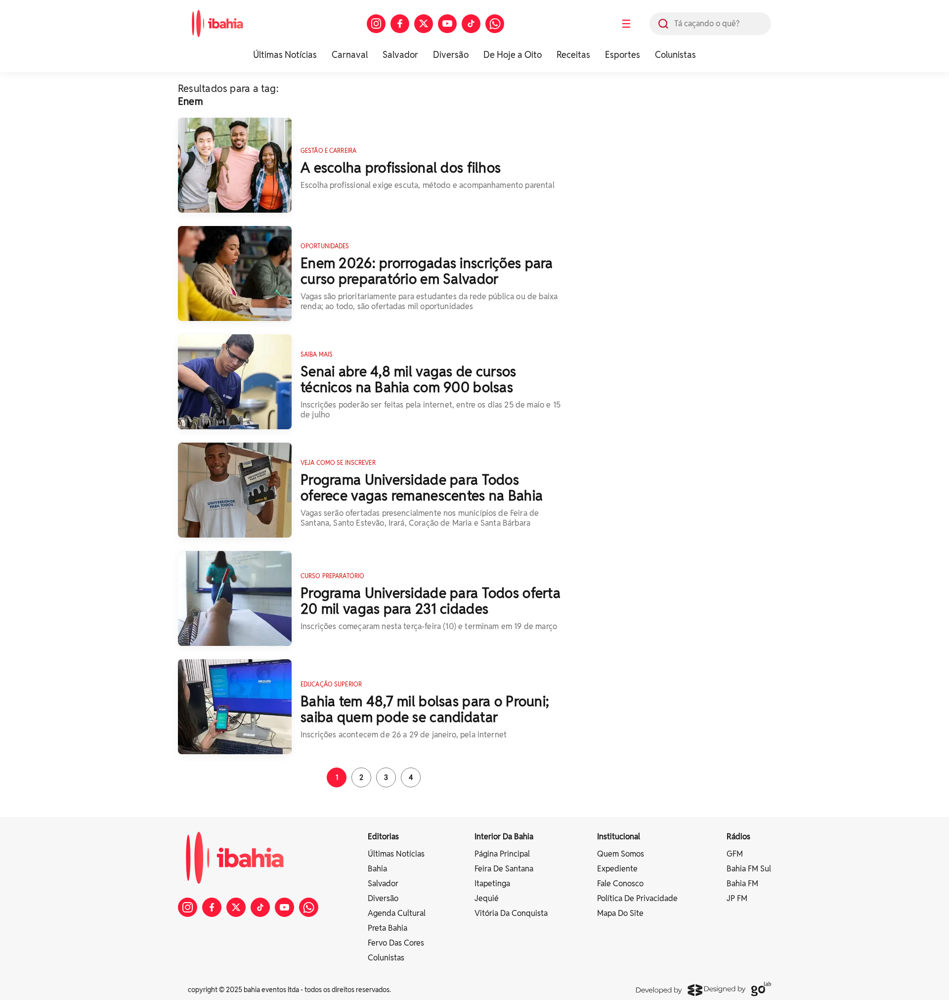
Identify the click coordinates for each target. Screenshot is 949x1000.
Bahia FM (742, 883)
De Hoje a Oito (512, 54)
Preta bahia (387, 928)
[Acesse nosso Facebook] (399, 23)
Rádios (738, 836)
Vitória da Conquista (511, 913)
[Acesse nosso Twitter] (423, 23)
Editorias (383, 836)
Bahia (377, 869)
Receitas (573, 54)
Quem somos (620, 854)
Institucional (618, 836)
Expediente (617, 869)
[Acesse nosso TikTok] (471, 23)
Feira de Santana (503, 869)
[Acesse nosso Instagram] (376, 23)
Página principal (502, 854)
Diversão (451, 54)
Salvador (400, 54)
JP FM (737, 898)
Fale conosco (620, 883)
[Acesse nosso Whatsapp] (494, 23)
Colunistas (675, 54)
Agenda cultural (397, 913)
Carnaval (350, 54)
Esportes (622, 54)
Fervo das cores (396, 943)
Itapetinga (492, 883)
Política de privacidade (637, 898)
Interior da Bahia (503, 836)
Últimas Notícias (285, 54)
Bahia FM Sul (749, 869)
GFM (735, 854)
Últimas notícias (396, 854)
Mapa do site (620, 913)
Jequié (486, 898)
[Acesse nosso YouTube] (447, 23)
